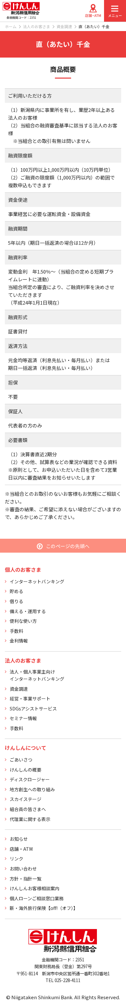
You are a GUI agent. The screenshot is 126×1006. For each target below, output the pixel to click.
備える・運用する (28, 611)
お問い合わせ (23, 868)
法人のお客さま (36, 26)
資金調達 (64, 26)
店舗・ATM (21, 849)
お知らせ (19, 839)
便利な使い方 (23, 621)
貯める (16, 591)
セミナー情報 (23, 718)
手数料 (16, 631)
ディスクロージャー (30, 779)
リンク (16, 858)
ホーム (10, 26)
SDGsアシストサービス (33, 708)
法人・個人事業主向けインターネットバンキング (37, 675)
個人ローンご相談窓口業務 (37, 898)
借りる (16, 601)
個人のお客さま (23, 569)
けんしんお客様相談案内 (34, 888)
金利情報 (19, 640)
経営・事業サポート (30, 698)
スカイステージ (25, 799)
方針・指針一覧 (25, 878)
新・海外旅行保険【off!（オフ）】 (44, 908)
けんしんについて (25, 748)
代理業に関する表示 (30, 819)
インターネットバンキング (37, 581)
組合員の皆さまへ (28, 809)
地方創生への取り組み (32, 789)
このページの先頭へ (67, 546)
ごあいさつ (21, 759)
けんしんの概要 (25, 769)
